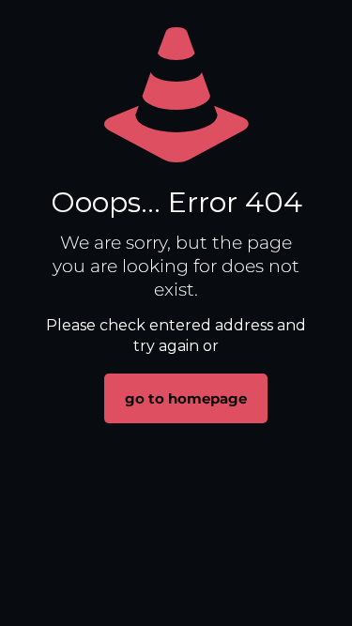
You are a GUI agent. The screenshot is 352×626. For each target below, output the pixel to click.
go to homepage (186, 398)
